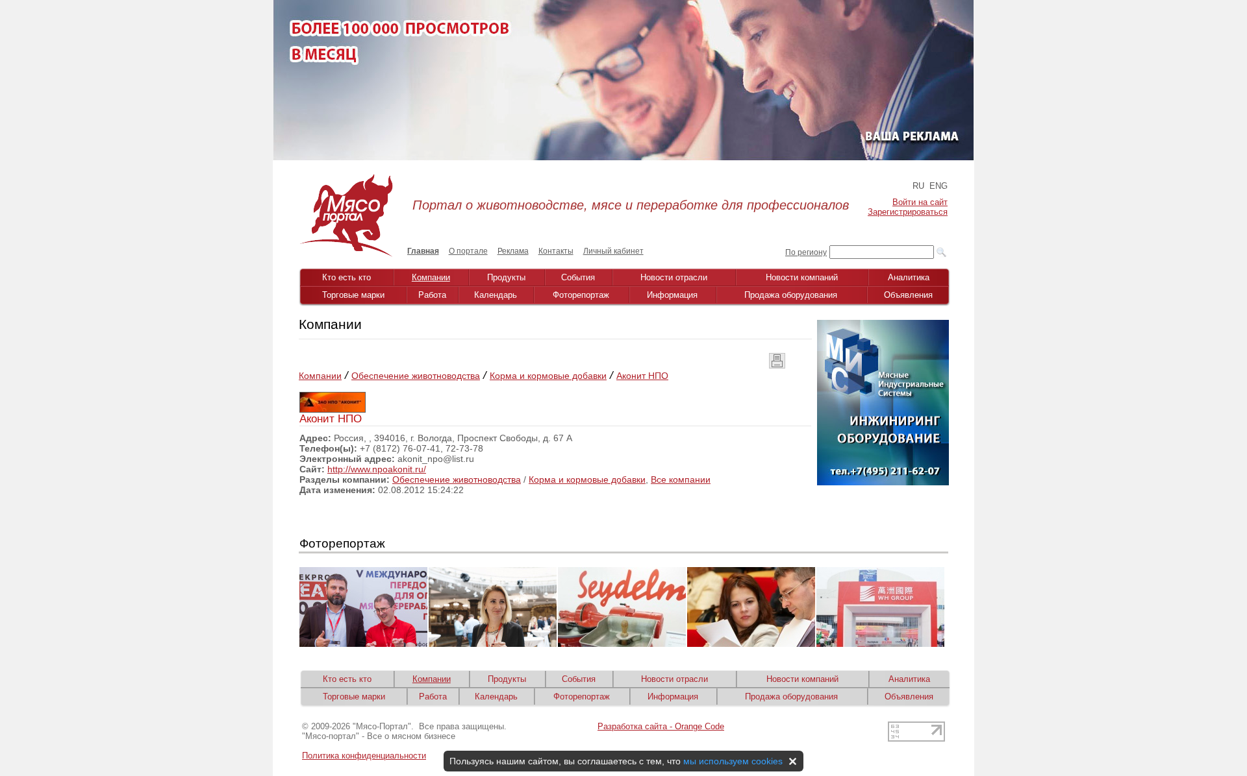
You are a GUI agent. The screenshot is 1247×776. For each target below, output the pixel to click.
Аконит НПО (642, 375)
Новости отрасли (673, 277)
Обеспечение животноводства (415, 375)
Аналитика (908, 277)
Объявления (908, 295)
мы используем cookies (733, 761)
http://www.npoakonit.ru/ (376, 469)
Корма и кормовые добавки (548, 375)
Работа (432, 295)
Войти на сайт (920, 202)
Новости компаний (802, 277)
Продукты (506, 277)
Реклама (513, 251)
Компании (431, 277)
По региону (806, 252)
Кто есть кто (346, 277)
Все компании (681, 479)
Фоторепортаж (581, 295)
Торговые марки (353, 295)
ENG (938, 186)
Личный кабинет (613, 251)
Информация (672, 295)
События (578, 277)
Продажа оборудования (790, 295)
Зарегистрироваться (908, 212)
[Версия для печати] (777, 365)
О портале (468, 251)
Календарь (495, 295)
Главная (423, 251)
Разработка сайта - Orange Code (661, 726)
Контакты (555, 251)
